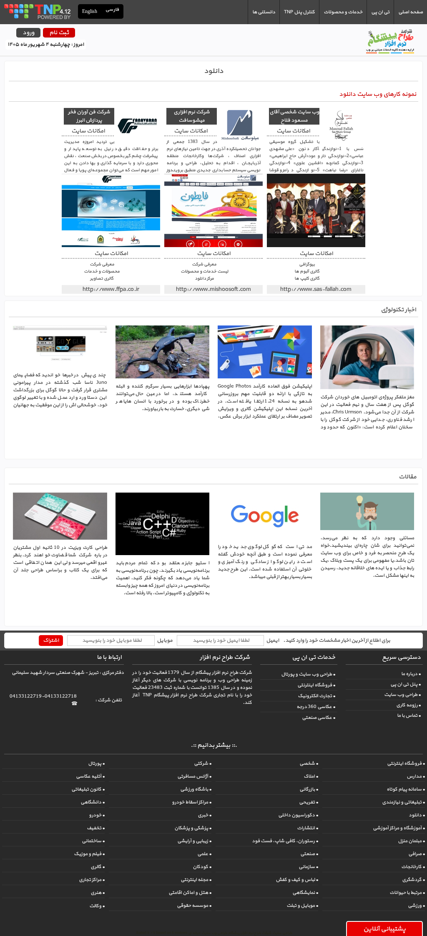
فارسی (112, 10)
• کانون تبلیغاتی (88, 789)
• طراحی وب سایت (402, 694)
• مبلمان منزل (411, 841)
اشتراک (51, 640)
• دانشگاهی (92, 802)
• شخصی (308, 763)
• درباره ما (411, 674)
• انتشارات (307, 828)
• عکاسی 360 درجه (315, 707)
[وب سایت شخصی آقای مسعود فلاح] (316, 210)
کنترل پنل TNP (299, 12)
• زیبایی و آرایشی (194, 841)
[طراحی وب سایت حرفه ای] (37, 11)
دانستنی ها (263, 12)
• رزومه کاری (408, 705)
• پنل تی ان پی (405, 684)
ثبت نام (59, 33)
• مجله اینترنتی (196, 879)
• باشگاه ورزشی (195, 789)
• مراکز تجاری (92, 879)
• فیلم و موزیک (89, 854)
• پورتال (96, 763)
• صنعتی (309, 854)
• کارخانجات (413, 867)
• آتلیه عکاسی (90, 776)
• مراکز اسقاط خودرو (191, 802)
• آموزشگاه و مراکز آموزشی (399, 828)
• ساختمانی (93, 841)
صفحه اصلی (410, 12)
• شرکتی (202, 763)
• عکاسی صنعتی (318, 717)
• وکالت (97, 906)
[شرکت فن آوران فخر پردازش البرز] (111, 210)
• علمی (204, 854)
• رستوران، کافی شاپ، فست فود (285, 841)
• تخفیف (96, 828)
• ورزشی (416, 905)
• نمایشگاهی (305, 892)
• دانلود (417, 815)
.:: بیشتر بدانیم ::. (214, 745)
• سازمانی (308, 867)
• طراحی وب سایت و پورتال (308, 674)
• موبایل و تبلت (302, 905)
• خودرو (97, 815)
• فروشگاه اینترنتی (316, 685)
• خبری (204, 815)
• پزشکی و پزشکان (192, 828)
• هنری (97, 892)
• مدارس (416, 776)
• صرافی (416, 854)
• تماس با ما (409, 715)
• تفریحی (308, 802)
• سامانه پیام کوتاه (406, 789)
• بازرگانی (308, 789)
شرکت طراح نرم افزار (225, 657)
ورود (28, 33)
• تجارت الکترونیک (316, 696)
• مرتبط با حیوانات (407, 892)
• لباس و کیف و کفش (297, 879)
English (89, 11)
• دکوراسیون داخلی (298, 815)
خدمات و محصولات (343, 12)
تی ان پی (380, 12)
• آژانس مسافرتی (194, 776)
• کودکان (202, 867)
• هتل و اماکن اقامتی (189, 892)
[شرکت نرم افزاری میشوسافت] (213, 210)
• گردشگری (413, 879)
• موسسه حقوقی (194, 905)
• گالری (97, 867)
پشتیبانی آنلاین (384, 929)
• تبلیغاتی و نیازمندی (403, 802)
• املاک (311, 776)
